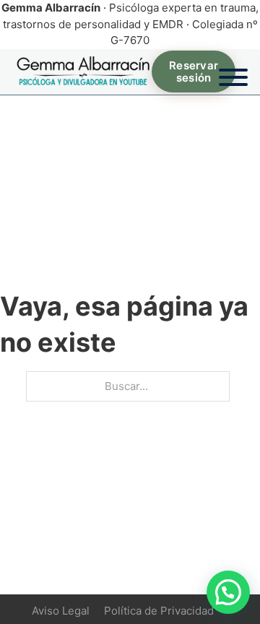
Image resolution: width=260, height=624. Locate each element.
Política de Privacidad (159, 611)
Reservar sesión (193, 71)
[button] (228, 592)
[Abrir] (233, 71)
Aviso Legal (61, 611)
